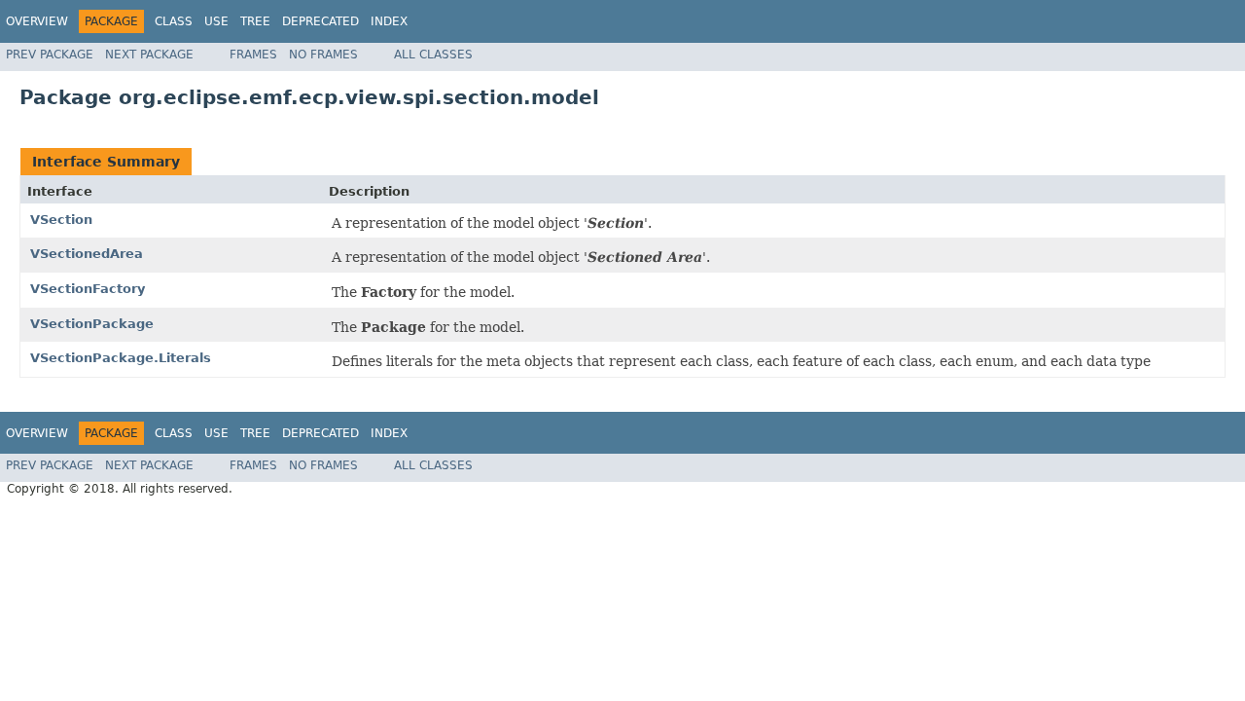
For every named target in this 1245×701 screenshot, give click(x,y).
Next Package (149, 54)
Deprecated (320, 21)
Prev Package (49, 54)
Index (389, 21)
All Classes (433, 54)
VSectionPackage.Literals (120, 357)
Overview (37, 21)
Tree (255, 21)
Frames (253, 54)
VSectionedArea (86, 253)
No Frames (323, 54)
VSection (61, 219)
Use (216, 21)
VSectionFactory (87, 288)
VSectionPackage (92, 323)
